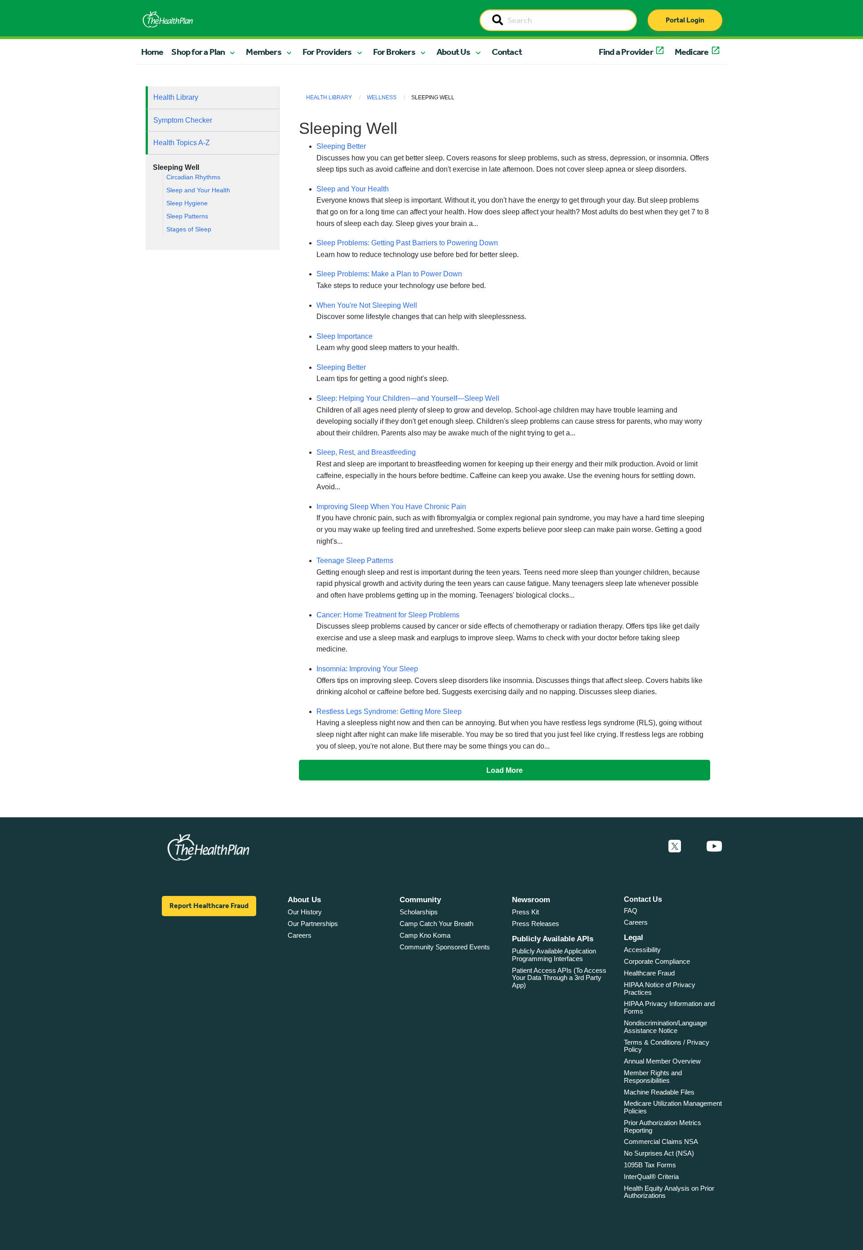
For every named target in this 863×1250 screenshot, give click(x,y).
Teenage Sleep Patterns (354, 560)
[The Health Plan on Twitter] (674, 846)
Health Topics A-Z (181, 142)
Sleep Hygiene (187, 203)
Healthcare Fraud (649, 973)
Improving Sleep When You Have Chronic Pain (391, 506)
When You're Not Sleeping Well (366, 305)
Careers (299, 935)
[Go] (497, 20)
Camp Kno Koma (425, 935)
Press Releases (535, 923)
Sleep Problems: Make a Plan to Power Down (389, 274)
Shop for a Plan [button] (198, 51)
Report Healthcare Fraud (209, 905)
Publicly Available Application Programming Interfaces (554, 954)
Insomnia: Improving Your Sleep (367, 669)
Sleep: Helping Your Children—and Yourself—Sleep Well (407, 398)
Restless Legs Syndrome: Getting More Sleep (389, 711)
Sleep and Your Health (198, 190)
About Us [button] (453, 51)
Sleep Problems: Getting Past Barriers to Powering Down (407, 243)
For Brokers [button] (394, 51)
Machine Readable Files (659, 1092)
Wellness (381, 97)
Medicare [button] (692, 51)
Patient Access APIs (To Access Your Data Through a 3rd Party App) (559, 977)
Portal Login (685, 20)
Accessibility (642, 949)
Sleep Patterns (187, 216)
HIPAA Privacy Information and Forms (669, 1007)
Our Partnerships (313, 923)
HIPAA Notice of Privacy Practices (659, 988)
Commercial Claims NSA (661, 1141)
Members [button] (263, 51)
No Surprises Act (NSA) (659, 1153)
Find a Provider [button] (626, 51)
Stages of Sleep (188, 229)
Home (152, 51)
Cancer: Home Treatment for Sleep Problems (387, 615)
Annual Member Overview (662, 1061)
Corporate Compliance (657, 961)
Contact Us (643, 899)
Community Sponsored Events (445, 947)
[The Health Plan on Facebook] (650, 846)
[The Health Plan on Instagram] (693, 846)
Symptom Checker (182, 120)
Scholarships (419, 912)
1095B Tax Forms (650, 1165)
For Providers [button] (327, 51)
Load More (504, 770)
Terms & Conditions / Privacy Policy (666, 1046)
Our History (305, 912)
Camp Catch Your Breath (436, 923)
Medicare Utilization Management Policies (673, 1107)
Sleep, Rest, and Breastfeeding (366, 452)
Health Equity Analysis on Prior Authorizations (669, 1192)
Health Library (175, 97)
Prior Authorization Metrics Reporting (662, 1126)
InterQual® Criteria (651, 1176)
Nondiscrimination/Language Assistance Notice (665, 1026)
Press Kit (525, 912)
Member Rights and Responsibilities (653, 1076)
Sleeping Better (341, 146)
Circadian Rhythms (193, 177)
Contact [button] (507, 51)
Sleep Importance (344, 336)
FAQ (630, 910)
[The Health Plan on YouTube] (714, 846)
